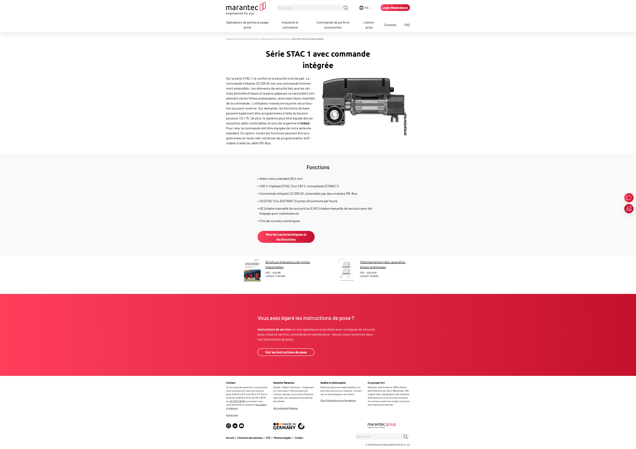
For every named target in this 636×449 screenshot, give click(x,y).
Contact (299, 437)
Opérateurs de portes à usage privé (247, 24)
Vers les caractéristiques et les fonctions (286, 236)
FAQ (407, 25)
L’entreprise (369, 24)
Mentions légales (282, 437)
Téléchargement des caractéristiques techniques (383, 264)
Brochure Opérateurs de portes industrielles (287, 264)
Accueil (230, 437)
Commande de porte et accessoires (333, 24)
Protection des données (250, 437)
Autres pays (232, 415)
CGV (268, 437)
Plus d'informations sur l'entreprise (338, 400)
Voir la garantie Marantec (285, 408)
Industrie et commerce (290, 24)
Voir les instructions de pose (286, 352)
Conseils (390, 25)
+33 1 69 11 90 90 (237, 401)
